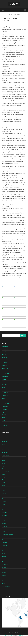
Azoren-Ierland (5, 449)
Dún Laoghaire (5, 487)
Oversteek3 (4, 545)
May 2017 (4, 387)
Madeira (4, 518)
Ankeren (4, 444)
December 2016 (5, 401)
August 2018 (5, 349)
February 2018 (5, 365)
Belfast (3, 460)
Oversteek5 (4, 550)
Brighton (4, 466)
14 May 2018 (4, 22)
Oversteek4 (4, 548)
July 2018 (4, 351)
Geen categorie (5, 498)
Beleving (4, 457)
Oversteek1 (4, 539)
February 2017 (5, 395)
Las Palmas (4, 515)
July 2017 (4, 381)
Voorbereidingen (6, 586)
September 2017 (5, 376)
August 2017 (5, 379)
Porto (3, 553)
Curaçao (4, 477)
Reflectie (4, 559)
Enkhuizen (4, 490)
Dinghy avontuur (5, 479)
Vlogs (3, 583)
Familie (3, 496)
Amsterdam (4, 441)
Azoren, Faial (5, 452)
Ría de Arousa (5, 567)
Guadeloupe (4, 504)
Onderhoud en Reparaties (7, 534)
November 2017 (5, 373)
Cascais (3, 474)
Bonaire (3, 463)
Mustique (4, 531)
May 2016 (4, 420)
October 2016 (5, 406)
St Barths (4, 572)
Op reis (3, 537)
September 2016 (5, 409)
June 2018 (4, 354)
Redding (4, 556)
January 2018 (5, 368)
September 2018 (5, 346)
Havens (3, 507)
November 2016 (5, 403)
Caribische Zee (5, 471)
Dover (3, 485)
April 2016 (4, 422)
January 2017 (5, 398)
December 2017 (5, 371)
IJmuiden (4, 509)
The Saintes (4, 578)
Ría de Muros (5, 569)
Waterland (4, 589)
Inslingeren (4, 512)
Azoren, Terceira (5, 455)
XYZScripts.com (20, 635)
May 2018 (4, 357)
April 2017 (4, 390)
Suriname (4, 575)
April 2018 (4, 360)
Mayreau (4, 523)
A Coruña (4, 436)
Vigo (3, 580)
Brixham (4, 468)
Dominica (4, 482)
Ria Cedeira (4, 561)
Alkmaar (4, 438)
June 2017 (4, 384)
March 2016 (4, 425)
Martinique (4, 520)
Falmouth (4, 493)
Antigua (3, 447)
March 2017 (4, 392)
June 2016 (4, 417)
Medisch (4, 528)
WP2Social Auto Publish (9, 635)
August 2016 (5, 412)
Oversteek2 (4, 542)
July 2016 (4, 414)
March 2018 (4, 362)
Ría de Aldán (4, 564)
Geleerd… (4, 501)
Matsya (14, 4)
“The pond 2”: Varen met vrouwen (11, 19)
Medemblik (4, 526)
